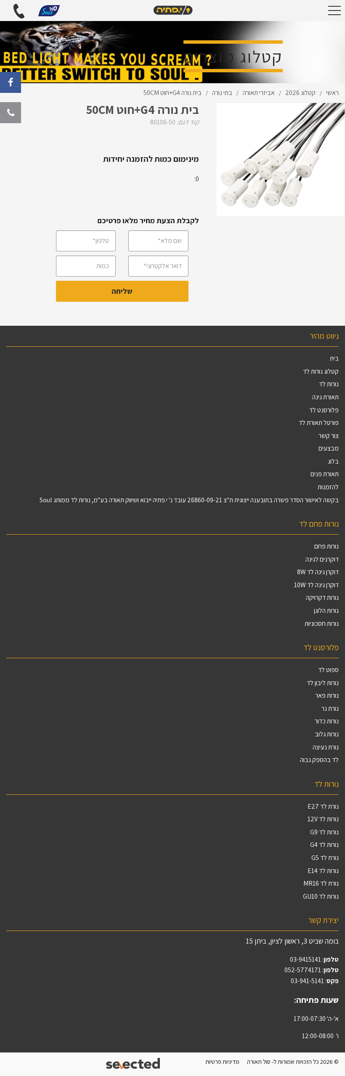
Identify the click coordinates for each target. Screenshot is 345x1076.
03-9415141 (305, 959)
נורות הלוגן (326, 610)
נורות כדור (327, 721)
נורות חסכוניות (322, 623)
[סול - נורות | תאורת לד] (172, 10)
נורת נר (330, 708)
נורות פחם (326, 546)
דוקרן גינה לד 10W (316, 584)
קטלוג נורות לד (321, 371)
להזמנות (328, 487)
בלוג (333, 461)
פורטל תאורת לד (319, 422)
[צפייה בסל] (49, 9)
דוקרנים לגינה (322, 559)
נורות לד (329, 384)
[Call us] (10, 112)
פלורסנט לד (324, 410)
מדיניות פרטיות (222, 1061)
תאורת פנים (324, 473)
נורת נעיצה (326, 747)
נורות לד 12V (323, 819)
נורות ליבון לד (323, 682)
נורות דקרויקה (322, 597)
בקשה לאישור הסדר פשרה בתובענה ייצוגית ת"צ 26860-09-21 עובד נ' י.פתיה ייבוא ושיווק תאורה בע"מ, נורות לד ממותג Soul (189, 500)
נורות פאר (327, 695)
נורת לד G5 (325, 857)
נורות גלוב (327, 734)
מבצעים (328, 448)
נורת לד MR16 (321, 883)
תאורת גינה (325, 397)
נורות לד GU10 (321, 896)
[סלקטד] (133, 1064)
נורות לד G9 (324, 832)
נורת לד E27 (323, 806)
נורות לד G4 (324, 844)
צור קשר (328, 435)
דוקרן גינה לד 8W (318, 571)
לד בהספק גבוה (319, 759)
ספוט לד (328, 669)
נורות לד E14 (323, 870)
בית (334, 358)
